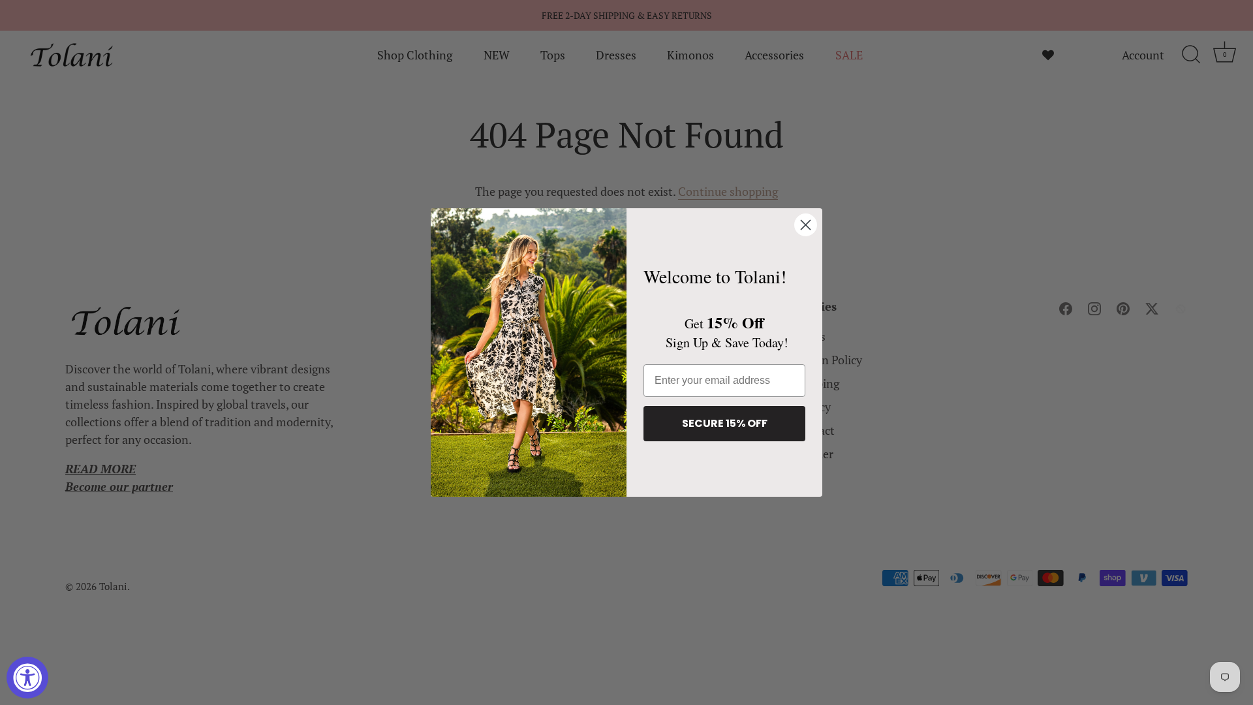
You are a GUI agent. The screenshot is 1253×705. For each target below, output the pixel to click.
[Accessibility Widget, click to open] (27, 677)
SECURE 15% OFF (724, 423)
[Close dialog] (805, 224)
